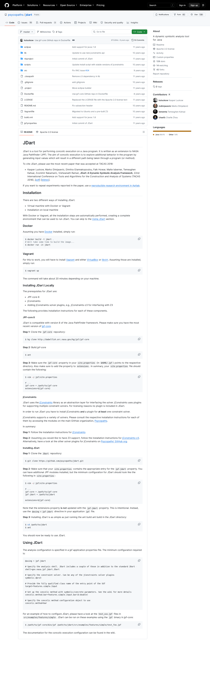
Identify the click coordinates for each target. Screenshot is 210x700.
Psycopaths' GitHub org (114, 441)
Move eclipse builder (81, 88)
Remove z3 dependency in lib (86, 76)
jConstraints (45, 402)
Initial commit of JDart (82, 58)
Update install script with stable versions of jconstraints (98, 64)
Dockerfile (29, 94)
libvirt (105, 259)
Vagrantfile (29, 111)
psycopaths (15, 14)
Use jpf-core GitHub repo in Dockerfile (52, 40)
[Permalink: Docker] (21, 226)
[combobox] (112, 32)
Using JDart (98, 219)
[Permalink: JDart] (21, 143)
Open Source (67, 5)
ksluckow (29, 40)
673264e (114, 40)
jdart (29, 14)
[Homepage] (7, 5)
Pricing (100, 5)
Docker (48, 231)
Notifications (164, 14)
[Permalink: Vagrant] (21, 254)
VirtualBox (92, 259)
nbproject (28, 58)
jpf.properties (30, 123)
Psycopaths (101, 420)
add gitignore (78, 82)
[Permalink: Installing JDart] (21, 448)
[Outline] (143, 132)
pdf (37, 179)
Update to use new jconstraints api (88, 53)
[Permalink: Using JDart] (21, 543)
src (25, 70)
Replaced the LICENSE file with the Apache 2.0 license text (99, 99)
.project (27, 88)
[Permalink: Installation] (21, 193)
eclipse (27, 47)
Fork (181, 14)
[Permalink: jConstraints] (21, 397)
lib (25, 53)
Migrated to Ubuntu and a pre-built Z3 (90, 111)
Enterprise (85, 5)
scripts (27, 64)
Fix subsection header (82, 105)
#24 (87, 70)
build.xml (28, 117)
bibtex (45, 179)
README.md (30, 105)
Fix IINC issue (78, 70)
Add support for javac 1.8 (84, 47)
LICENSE (28, 99)
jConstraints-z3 (130, 437)
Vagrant (70, 259)
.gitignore (28, 82)
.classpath (29, 76)
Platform (17, 5)
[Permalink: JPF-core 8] (21, 317)
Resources (49, 5)
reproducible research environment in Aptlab (115, 185)
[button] (139, 239)
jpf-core (46, 326)
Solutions (32, 5)
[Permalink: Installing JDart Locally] (21, 285)
